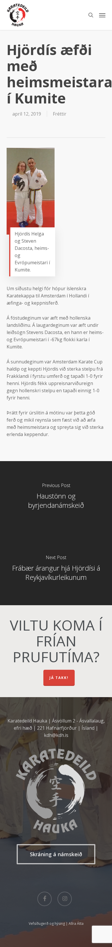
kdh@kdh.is (56, 735)
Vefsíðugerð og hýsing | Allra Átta (56, 923)
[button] (102, 15)
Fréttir (59, 114)
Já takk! (59, 677)
